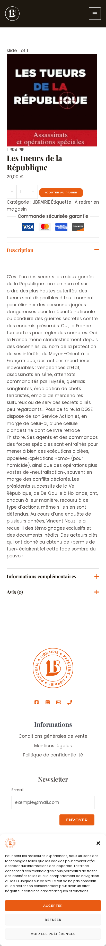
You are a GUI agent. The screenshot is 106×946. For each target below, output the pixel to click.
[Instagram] (47, 702)
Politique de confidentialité (53, 755)
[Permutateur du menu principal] (95, 13)
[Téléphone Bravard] (69, 702)
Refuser (53, 920)
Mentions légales (53, 746)
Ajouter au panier (61, 192)
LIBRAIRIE (15, 150)
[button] (98, 843)
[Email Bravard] (58, 702)
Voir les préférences (53, 934)
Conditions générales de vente (53, 736)
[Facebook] (36, 702)
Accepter (53, 906)
